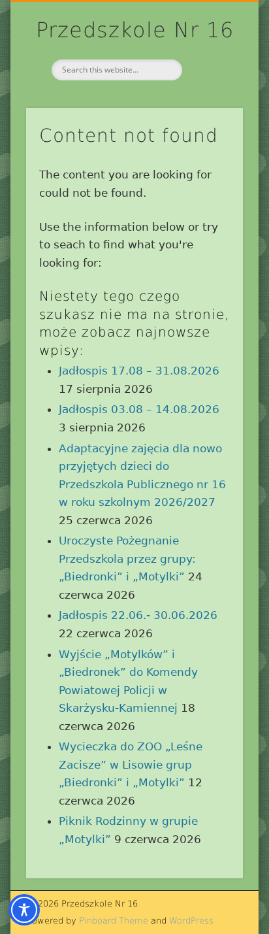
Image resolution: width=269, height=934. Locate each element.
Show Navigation (211, 117)
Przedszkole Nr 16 (135, 30)
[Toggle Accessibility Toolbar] (24, 909)
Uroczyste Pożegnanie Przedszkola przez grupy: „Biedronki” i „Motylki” (127, 558)
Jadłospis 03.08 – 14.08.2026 (139, 409)
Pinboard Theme (113, 921)
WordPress (191, 921)
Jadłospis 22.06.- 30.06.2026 (138, 615)
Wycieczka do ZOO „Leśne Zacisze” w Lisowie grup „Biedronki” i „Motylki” (130, 764)
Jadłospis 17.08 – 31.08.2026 (139, 370)
